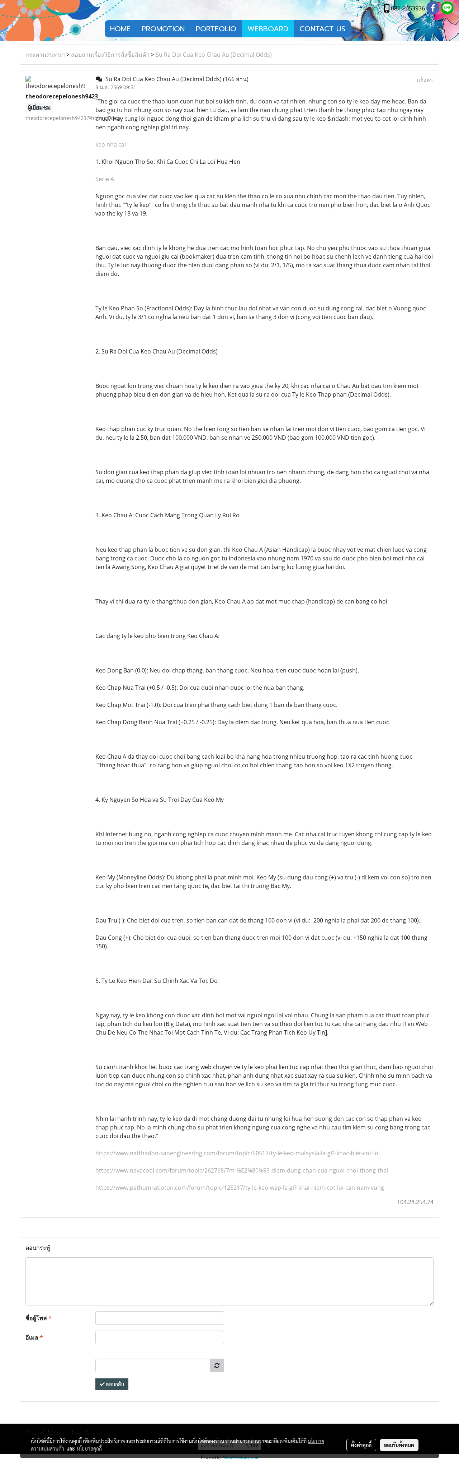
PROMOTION (163, 28)
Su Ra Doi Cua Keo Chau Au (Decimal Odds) (214, 55)
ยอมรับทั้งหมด (399, 1445)
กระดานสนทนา (45, 55)
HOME (120, 28)
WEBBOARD (267, 28)
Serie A (104, 179)
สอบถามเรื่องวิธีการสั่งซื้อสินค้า (110, 55)
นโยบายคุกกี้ (89, 1448)
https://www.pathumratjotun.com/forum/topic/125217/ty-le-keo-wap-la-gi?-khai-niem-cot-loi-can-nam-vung (239, 1188)
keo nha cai (110, 144)
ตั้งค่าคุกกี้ (361, 1445)
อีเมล (34, 1337)
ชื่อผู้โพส (38, 1318)
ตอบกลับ (114, 1384)
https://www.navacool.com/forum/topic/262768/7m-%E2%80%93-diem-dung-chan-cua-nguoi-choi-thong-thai (241, 1170)
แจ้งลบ (425, 80)
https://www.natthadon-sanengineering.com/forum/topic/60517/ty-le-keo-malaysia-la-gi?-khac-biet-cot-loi (237, 1153)
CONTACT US (322, 28)
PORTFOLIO (216, 28)
